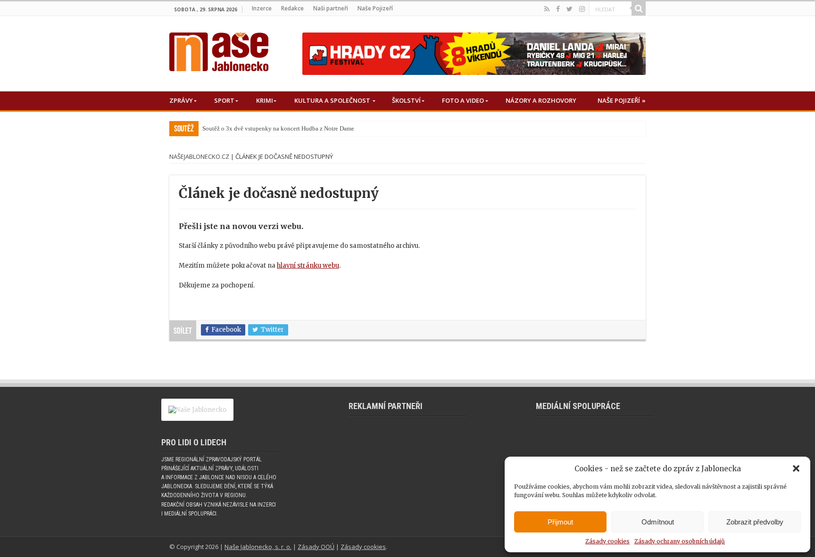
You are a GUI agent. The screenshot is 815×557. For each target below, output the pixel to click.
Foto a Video (463, 100)
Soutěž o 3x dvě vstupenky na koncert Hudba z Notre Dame (278, 128)
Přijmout (560, 522)
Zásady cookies (607, 541)
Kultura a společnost (332, 100)
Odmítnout (657, 522)
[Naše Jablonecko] (218, 50)
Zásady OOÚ (316, 546)
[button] (796, 468)
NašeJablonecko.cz (199, 156)
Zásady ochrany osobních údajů (679, 541)
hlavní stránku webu (308, 266)
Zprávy (181, 100)
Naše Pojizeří (375, 8)
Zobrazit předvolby (754, 522)
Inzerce (262, 8)
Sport (224, 100)
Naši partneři (330, 8)
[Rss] (546, 9)
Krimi (264, 100)
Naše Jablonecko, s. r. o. (258, 546)
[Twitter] (570, 9)
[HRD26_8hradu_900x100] (474, 53)
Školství (406, 100)
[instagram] (582, 9)
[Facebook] (558, 9)
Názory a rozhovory (541, 100)
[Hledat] (639, 8)
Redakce (292, 8)
